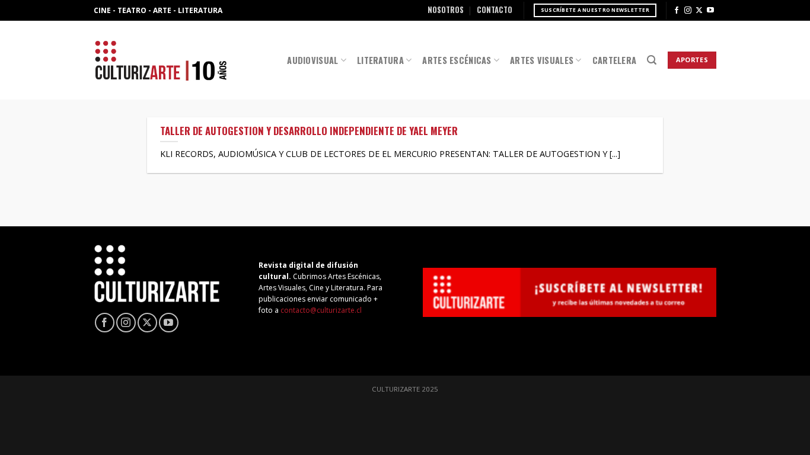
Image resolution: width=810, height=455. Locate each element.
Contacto (494, 9)
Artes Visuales (541, 60)
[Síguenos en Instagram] (687, 11)
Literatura (380, 60)
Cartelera (614, 60)
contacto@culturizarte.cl (321, 310)
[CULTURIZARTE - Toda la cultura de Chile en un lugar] (161, 60)
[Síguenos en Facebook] (676, 11)
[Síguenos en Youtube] (710, 11)
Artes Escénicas (456, 60)
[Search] (651, 60)
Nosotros (446, 9)
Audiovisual (312, 60)
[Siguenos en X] (699, 11)
